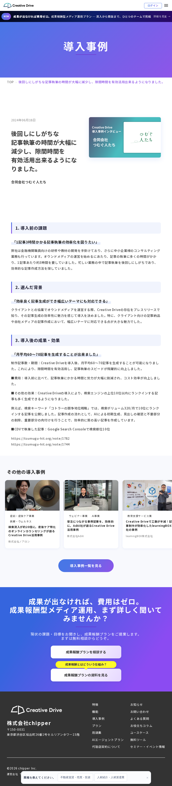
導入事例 (98, 718)
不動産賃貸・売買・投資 (75, 777)
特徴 (95, 704)
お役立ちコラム (141, 726)
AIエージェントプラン (108, 740)
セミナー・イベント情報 (147, 746)
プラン (97, 726)
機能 (95, 711)
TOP (10, 82)
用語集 (97, 732)
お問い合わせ (139, 711)
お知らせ (136, 704)
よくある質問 (139, 718)
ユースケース (139, 732)
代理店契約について (106, 746)
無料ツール (138, 740)
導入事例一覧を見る (86, 565)
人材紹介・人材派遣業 (110, 777)
